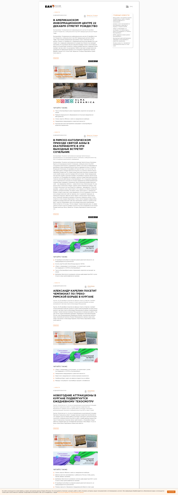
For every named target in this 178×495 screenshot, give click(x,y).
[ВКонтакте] (89, 61)
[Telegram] (93, 61)
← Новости (56, 12)
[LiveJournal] (97, 61)
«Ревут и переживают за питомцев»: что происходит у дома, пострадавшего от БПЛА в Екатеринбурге (72, 267)
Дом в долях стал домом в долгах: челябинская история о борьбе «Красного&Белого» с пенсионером (122, 19)
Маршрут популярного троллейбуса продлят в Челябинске (72, 380)
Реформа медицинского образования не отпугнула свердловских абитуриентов (74, 115)
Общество (56, 58)
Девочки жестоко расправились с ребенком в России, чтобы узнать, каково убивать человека (75, 475)
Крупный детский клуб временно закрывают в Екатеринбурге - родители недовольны (73, 124)
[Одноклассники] (91, 61)
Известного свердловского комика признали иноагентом (72, 375)
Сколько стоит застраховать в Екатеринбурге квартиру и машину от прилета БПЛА (121, 25)
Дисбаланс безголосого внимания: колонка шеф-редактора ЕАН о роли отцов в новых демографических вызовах (76, 275)
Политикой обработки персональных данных (71, 492)
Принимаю (171, 491)
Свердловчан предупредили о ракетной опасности (70, 121)
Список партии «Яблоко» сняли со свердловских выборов (72, 118)
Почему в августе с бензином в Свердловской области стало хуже (74, 487)
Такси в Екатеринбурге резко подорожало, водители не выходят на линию (75, 111)
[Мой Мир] (95, 61)
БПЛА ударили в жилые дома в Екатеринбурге (121, 35)
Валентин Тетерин (92, 15)
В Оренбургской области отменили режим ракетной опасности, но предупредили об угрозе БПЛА (74, 260)
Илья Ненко (91, 286)
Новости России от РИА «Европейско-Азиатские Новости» (50, 6)
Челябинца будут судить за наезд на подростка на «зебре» (72, 378)
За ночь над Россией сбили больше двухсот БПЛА (69, 263)
